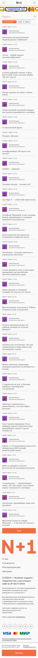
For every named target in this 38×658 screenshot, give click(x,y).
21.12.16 (4, 354)
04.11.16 (5, 510)
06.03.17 (5, 242)
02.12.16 (5, 413)
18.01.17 (5, 297)
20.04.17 (5, 189)
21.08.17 (5, 44)
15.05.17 (5, 117)
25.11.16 (5, 435)
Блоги (20, 22)
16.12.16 (5, 373)
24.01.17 (5, 279)
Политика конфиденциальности (29, 646)
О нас (5, 559)
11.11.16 (4, 492)
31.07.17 (5, 82)
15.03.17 (5, 224)
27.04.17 (5, 173)
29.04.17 (5, 158)
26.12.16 (5, 334)
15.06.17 (5, 99)
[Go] (3, 2)
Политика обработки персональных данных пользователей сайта (16, 639)
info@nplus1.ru (20, 617)
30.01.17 (5, 259)
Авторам (7, 571)
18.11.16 (4, 472)
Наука (27, 22)
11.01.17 (4, 314)
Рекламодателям (11, 567)
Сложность (8, 563)
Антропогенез (8, 22)
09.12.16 (5, 393)
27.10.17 (5, 27)
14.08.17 (5, 62)
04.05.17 (5, 132)
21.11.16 (4, 455)
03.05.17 (5, 140)
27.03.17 (5, 204)
